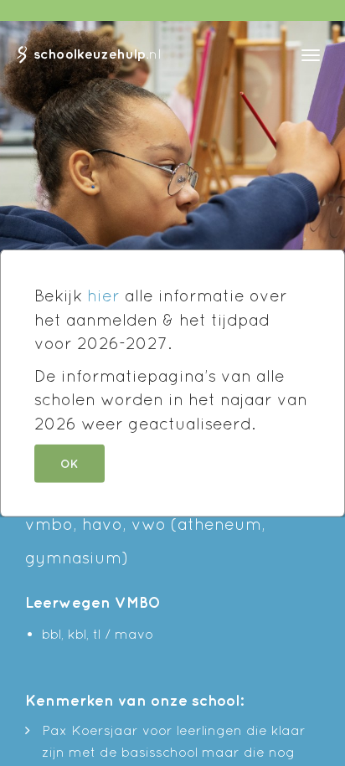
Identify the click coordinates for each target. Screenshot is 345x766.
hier (103, 295)
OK (69, 463)
